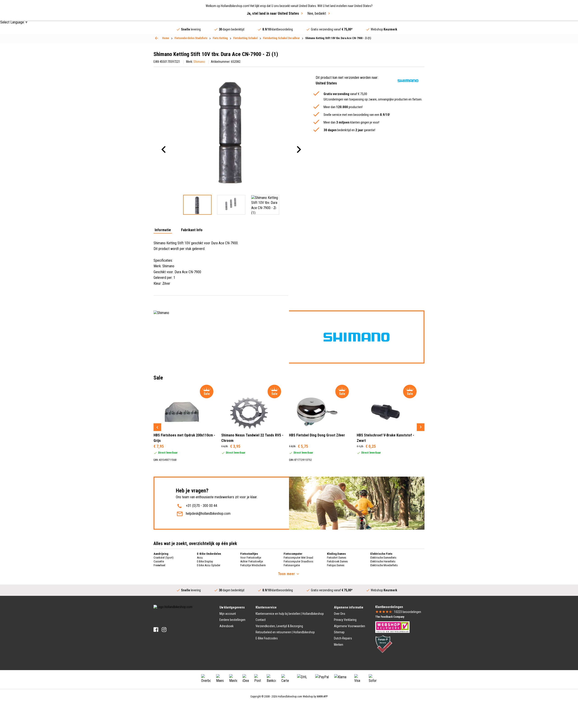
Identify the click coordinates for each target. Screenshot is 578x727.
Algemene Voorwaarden (349, 626)
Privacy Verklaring (345, 620)
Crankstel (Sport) (164, 557)
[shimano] (408, 80)
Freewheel (159, 565)
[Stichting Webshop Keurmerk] (392, 627)
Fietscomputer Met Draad (298, 557)
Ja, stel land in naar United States (273, 13)
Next (420, 427)
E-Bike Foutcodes (267, 638)
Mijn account (227, 613)
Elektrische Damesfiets (383, 557)
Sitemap (339, 632)
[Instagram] (164, 629)
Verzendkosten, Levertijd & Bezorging (279, 626)
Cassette (159, 561)
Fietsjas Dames (335, 565)
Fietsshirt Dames (336, 557)
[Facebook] (156, 629)
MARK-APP (322, 696)
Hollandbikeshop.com (290, 696)
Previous (157, 427)
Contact (261, 620)
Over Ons (339, 613)
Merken (338, 644)
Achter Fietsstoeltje (251, 561)
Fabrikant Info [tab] (192, 230)
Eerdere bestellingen (232, 620)
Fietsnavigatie (292, 565)
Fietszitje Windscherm (253, 565)
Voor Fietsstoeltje (250, 557)
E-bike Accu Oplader (208, 565)
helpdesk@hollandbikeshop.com (208, 513)
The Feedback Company (389, 616)
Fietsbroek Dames (337, 561)
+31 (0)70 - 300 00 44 (201, 505)
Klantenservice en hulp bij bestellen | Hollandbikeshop (290, 613)
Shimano (199, 61)
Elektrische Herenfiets (382, 561)
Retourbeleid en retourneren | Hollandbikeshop (285, 632)
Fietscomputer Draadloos (298, 561)
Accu (200, 557)
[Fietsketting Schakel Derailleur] (156, 38)
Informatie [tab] (163, 230)
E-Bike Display (205, 561)
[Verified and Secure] (383, 644)
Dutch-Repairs (343, 638)
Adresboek (226, 626)
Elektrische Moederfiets (384, 565)
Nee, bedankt (316, 13)
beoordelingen (407, 612)
